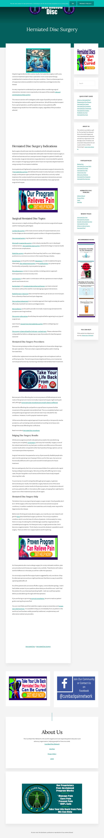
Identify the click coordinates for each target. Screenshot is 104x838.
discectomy (39, 261)
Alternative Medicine (82, 174)
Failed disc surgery (18, 253)
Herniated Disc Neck (82, 168)
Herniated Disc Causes (83, 104)
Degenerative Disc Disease (84, 102)
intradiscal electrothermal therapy (34, 286)
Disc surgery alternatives (20, 316)
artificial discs (44, 263)
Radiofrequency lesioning (20, 294)
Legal (78, 200)
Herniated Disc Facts (82, 115)
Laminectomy (16, 278)
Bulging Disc (80, 164)
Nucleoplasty (16, 286)
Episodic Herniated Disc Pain (84, 221)
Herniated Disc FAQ (82, 170)
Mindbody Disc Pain (82, 112)
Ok (73, 3)
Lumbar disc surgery (18, 231)
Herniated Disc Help (82, 224)
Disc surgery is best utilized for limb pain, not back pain (29, 331)
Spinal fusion (16, 261)
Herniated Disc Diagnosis (83, 177)
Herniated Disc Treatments (84, 108)
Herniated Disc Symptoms (84, 106)
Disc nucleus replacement (20, 301)
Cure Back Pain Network (52, 744)
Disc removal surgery (18, 238)
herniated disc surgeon (20, 172)
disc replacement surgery (28, 263)
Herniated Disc (30, 646)
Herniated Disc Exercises (83, 179)
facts (18, 516)
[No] (102, 3)
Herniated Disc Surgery (43, 646)
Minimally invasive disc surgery (22, 243)
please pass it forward (87, 335)
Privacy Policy (80, 198)
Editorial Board (81, 196)
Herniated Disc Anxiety (83, 219)
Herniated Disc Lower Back (84, 166)
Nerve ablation (16, 309)
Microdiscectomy (17, 271)
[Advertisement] (38, 125)
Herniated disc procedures (31, 430)
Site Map (79, 202)
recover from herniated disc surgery (32, 324)
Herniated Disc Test (82, 217)
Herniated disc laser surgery (31, 246)
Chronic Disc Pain (81, 172)
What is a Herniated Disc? (84, 100)
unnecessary (32, 442)
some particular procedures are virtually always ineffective (39, 402)
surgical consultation (37, 598)
